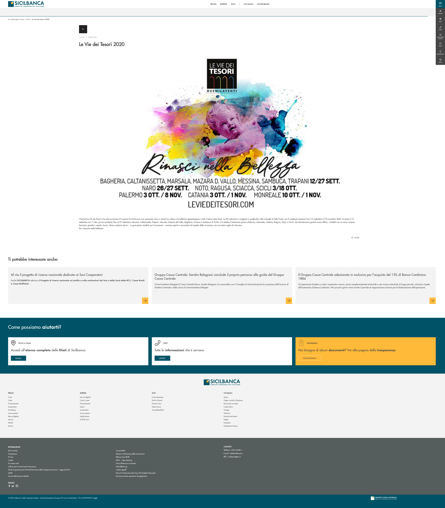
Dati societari (13, 450)
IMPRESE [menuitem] (223, 4)
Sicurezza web (13, 463)
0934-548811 (236, 450)
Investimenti (12, 406)
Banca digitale (13, 416)
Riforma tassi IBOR (131, 457)
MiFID (10, 473)
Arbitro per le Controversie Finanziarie (30, 466)
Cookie (10, 460)
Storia (226, 397)
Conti (10, 397)
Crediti (95, 498)
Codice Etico (228, 406)
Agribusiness (84, 416)
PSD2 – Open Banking (133, 460)
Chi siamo (228, 393)
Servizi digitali (85, 397)
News (28, 19)
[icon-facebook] (9, 486)
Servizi (10, 419)
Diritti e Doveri (157, 400)
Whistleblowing (121, 466)
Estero (82, 406)
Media (226, 419)
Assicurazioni (13, 413)
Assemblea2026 (158, 410)
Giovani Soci (156, 403)
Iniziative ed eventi (230, 416)
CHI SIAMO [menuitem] (248, 4)
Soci (154, 393)
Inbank (10, 422)
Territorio (227, 413)
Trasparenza (12, 454)
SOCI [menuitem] (233, 4)
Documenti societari (231, 403)
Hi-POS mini (84, 419)
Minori (10, 426)
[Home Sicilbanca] (26, 4)
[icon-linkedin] (13, 486)
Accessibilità (120, 450)
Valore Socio (156, 406)
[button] (440, 4)
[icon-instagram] (17, 486)
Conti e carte (84, 400)
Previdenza (12, 410)
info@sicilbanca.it (236, 453)
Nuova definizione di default (18, 476)
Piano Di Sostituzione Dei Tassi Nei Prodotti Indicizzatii (144, 473)
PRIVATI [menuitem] (213, 4)
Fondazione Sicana (230, 426)
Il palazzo (227, 422)
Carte (10, 400)
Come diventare (157, 397)
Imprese (83, 393)
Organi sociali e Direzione (233, 400)
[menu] (239, 4)
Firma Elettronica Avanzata (126, 463)
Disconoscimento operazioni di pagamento (131, 476)
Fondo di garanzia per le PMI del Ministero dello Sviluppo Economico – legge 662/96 (48, 469)
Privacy (10, 457)
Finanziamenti (13, 403)
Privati (11, 393)
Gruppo (226, 410)
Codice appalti (121, 469)
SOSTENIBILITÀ (263, 4)
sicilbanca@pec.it (234, 456)
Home (22, 19)
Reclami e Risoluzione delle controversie (130, 454)
